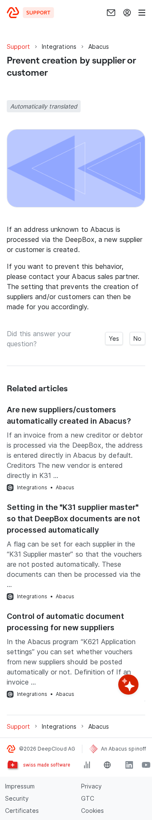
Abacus (65, 487)
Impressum (20, 786)
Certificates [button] (22, 810)
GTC (87, 798)
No (137, 338)
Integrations (32, 487)
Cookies (92, 810)
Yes (114, 338)
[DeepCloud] (30, 12)
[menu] (142, 12)
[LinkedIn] (129, 765)
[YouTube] (146, 765)
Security (17, 798)
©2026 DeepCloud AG (47, 749)
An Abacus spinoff (123, 749)
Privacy (91, 786)
